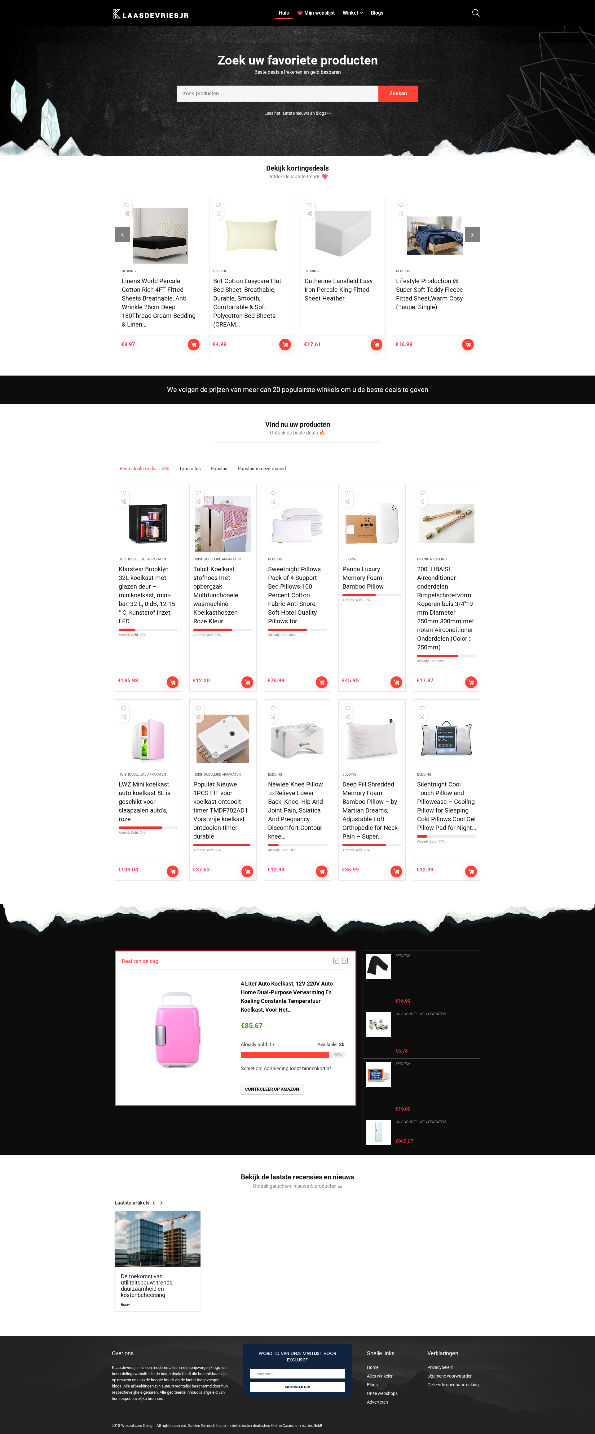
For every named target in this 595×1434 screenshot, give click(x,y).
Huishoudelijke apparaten (142, 559)
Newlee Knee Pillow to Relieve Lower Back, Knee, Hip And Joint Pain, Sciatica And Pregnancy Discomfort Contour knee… (295, 810)
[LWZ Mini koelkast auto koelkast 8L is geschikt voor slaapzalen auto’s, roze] (148, 739)
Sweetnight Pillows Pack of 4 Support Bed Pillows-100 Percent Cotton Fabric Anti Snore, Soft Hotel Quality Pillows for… (294, 595)
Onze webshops (382, 1393)
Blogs (377, 13)
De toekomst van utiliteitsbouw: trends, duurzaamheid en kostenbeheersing (147, 1285)
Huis (284, 13)
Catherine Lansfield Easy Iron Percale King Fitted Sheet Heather (338, 289)
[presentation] (122, 234)
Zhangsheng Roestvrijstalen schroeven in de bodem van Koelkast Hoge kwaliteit (435, 1032)
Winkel (350, 13)
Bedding (129, 271)
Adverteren (377, 1402)
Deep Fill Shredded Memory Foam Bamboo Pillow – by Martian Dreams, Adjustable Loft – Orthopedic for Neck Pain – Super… (370, 810)
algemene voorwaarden (450, 1376)
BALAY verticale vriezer (420, 1131)
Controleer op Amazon (194, 344)
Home (372, 1367)
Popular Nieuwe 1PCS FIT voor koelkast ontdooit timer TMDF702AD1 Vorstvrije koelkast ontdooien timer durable (220, 810)
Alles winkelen (380, 1376)
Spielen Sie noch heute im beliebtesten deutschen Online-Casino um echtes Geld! (255, 1425)
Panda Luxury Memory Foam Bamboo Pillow (363, 577)
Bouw (125, 1305)
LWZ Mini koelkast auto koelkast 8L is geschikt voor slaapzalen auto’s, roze (144, 802)
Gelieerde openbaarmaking (453, 1384)
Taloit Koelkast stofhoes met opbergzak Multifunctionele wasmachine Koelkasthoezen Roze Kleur (215, 595)
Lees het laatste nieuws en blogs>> (297, 113)
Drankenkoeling (432, 559)
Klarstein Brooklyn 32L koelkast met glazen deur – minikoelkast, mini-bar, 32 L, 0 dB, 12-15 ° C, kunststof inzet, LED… (147, 595)
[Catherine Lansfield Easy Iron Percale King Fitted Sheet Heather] (343, 236)
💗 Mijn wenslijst (316, 13)
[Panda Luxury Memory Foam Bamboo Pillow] (372, 524)
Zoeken (398, 93)
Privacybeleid (440, 1367)
